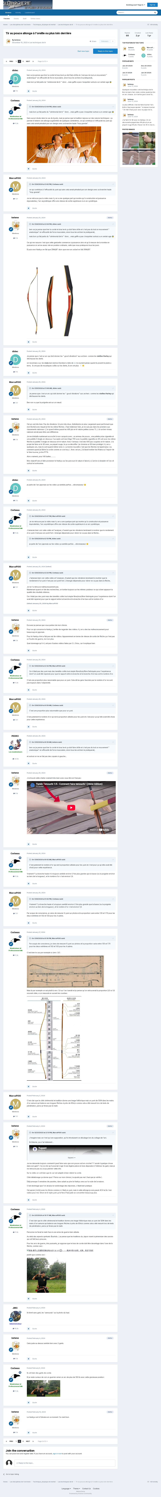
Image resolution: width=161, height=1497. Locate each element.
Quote (34, 91)
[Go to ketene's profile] (8, 41)
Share (93, 41)
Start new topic (83, 51)
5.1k (16, 238)
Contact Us (86, 1489)
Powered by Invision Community (80, 1493)
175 (16, 91)
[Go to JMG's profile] (15, 1316)
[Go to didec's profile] (15, 78)
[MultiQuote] (28, 91)
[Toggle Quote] (30, 107)
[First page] (6, 61)
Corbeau (15, 100)
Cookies (96, 1489)
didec (15, 70)
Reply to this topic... (26, 1463)
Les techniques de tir (38, 43)
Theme (76, 1489)
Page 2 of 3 (42, 61)
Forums (7, 18)
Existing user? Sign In (135, 5)
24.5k (16, 759)
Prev (11, 61)
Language (66, 1489)
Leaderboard (30, 12)
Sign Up (152, 5)
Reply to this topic (105, 51)
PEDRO (15, 736)
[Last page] (33, 61)
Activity (18, 12)
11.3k (16, 123)
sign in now (57, 1454)
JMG (15, 1308)
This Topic (145, 12)
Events (16, 18)
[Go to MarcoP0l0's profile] (15, 186)
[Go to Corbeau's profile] (15, 109)
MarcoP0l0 (15, 178)
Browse (8, 12)
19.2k (16, 1328)
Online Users (35, 18)
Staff (24, 18)
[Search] (155, 12)
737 (16, 199)
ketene (18, 40)
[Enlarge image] (64, 145)
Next (28, 61)
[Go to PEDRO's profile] (15, 744)
